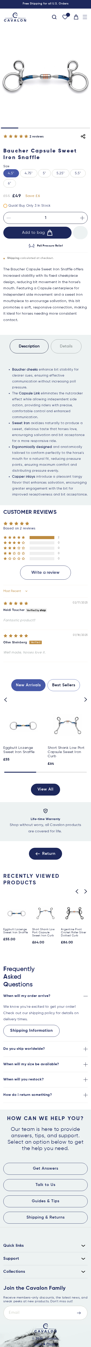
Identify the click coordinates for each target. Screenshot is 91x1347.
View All (45, 789)
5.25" (61, 173)
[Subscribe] (79, 1313)
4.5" (11, 173)
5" (44, 173)
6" (9, 183)
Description (29, 346)
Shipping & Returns (46, 1217)
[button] (85, 17)
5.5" (78, 173)
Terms (37, 1344)
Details (66, 346)
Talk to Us (45, 1185)
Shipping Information (31, 1031)
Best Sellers (63, 685)
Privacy (51, 1344)
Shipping (13, 258)
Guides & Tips (45, 1201)
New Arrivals (28, 685)
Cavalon (51, 1338)
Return (48, 854)
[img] (15, 603)
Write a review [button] (45, 573)
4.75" (29, 173)
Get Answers (45, 1169)
